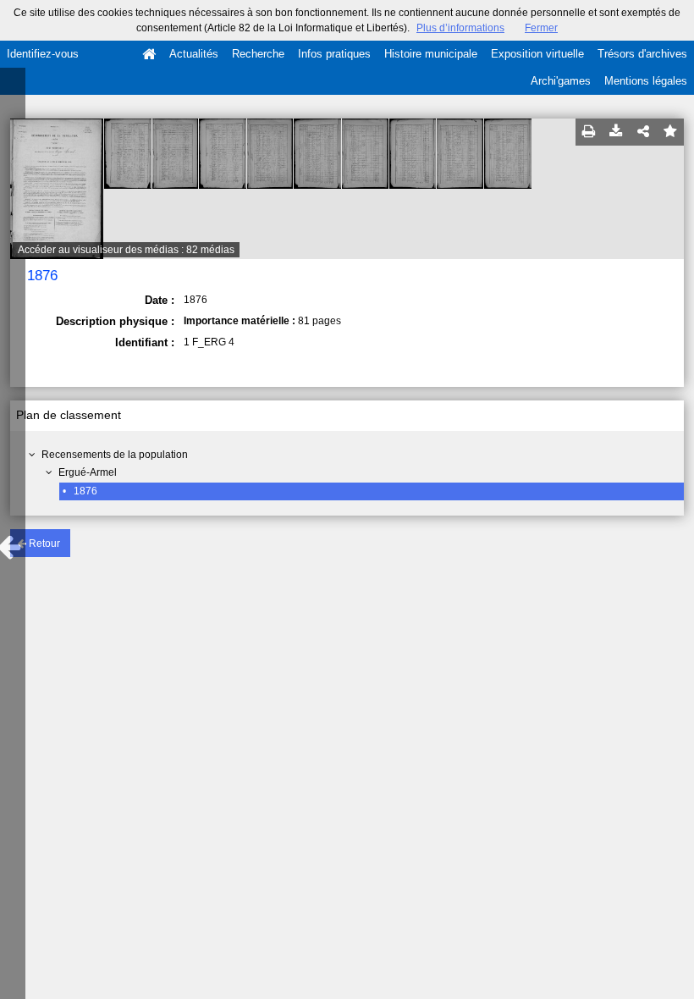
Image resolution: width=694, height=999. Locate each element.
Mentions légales (645, 81)
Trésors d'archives (642, 53)
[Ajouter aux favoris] (670, 132)
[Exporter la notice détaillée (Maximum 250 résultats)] (616, 132)
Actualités (193, 53)
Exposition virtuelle (537, 53)
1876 (85, 491)
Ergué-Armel (87, 472)
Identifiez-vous (43, 53)
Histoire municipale (430, 53)
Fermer (541, 28)
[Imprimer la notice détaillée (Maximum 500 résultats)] (589, 132)
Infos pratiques (334, 53)
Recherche (258, 53)
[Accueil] (148, 54)
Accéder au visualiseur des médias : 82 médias (126, 250)
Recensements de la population (114, 455)
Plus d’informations (460, 28)
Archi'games (561, 81)
